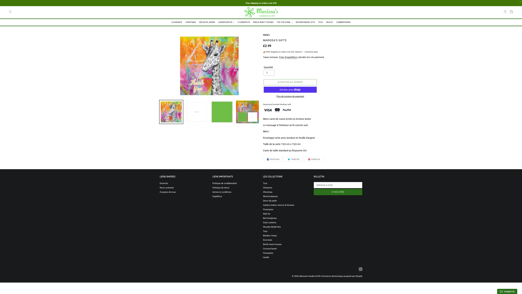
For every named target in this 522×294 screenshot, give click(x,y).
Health (266, 257)
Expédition (217, 196)
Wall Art (266, 214)
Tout (265, 183)
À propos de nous (168, 192)
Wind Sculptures (270, 196)
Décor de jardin (270, 201)
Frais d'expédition (288, 57)
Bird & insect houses (272, 244)
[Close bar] (520, 1)
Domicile (164, 183)
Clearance (267, 187)
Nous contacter (167, 187)
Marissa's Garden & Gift (310, 276)
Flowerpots (268, 209)
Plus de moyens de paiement (290, 96)
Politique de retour (220, 187)
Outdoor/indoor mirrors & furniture (278, 205)
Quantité (268, 67)
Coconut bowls (270, 248)
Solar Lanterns (269, 222)
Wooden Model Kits (272, 227)
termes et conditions (221, 192)
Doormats (267, 240)
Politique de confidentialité (224, 183)
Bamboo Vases (270, 235)
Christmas (267, 192)
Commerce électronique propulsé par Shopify (341, 276)
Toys (265, 231)
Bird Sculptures (270, 218)
